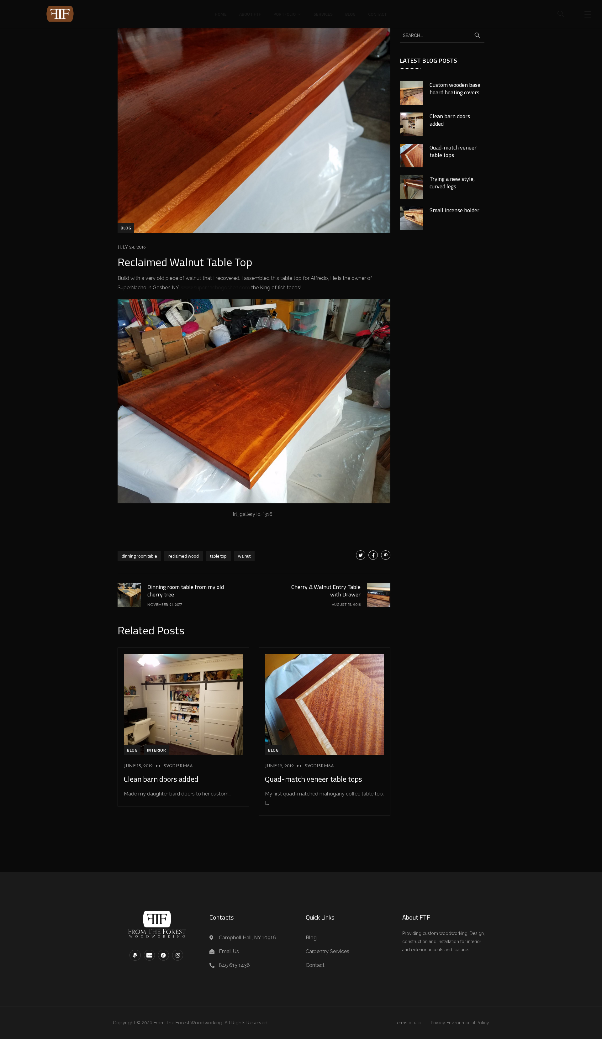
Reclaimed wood (183, 556)
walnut (244, 556)
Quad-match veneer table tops (313, 778)
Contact (377, 14)
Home (221, 14)
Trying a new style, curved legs (452, 183)
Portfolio (284, 14)
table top (218, 556)
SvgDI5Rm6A (178, 766)
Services (323, 14)
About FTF (250, 14)
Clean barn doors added (161, 778)
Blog (350, 14)
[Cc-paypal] (149, 955)
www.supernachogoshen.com (215, 288)
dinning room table (139, 556)
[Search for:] (442, 35)
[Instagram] (177, 955)
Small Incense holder (454, 210)
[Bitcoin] (163, 955)
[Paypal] (134, 955)
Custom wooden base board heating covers (455, 89)
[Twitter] (360, 555)
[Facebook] (373, 555)
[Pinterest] (385, 555)
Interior (156, 750)
